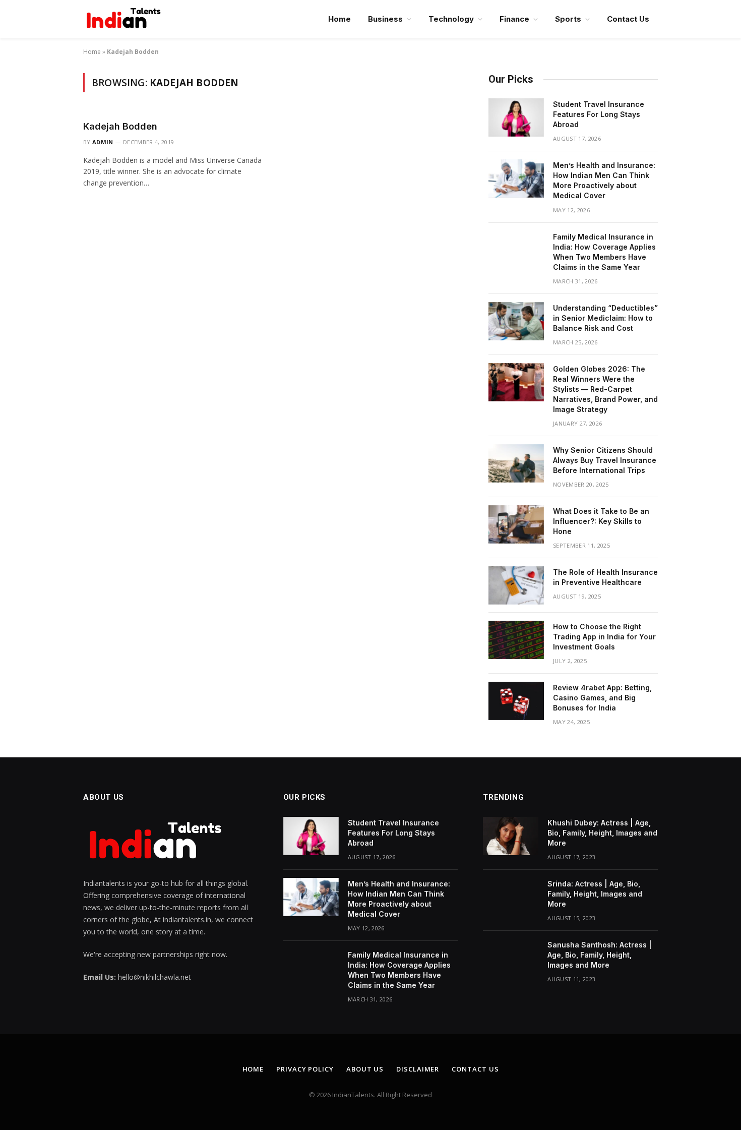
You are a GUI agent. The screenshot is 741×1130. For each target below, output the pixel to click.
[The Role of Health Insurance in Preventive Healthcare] (516, 585)
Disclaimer (417, 1069)
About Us (365, 1069)
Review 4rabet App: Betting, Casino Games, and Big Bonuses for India (602, 697)
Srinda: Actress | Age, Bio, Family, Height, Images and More (594, 893)
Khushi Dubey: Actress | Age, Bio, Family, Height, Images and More (602, 832)
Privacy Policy (305, 1069)
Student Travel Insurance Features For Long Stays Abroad (598, 114)
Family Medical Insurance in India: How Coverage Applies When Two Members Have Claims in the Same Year (604, 251)
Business (385, 19)
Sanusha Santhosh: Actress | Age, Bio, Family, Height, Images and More (599, 954)
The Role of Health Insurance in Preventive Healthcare (605, 577)
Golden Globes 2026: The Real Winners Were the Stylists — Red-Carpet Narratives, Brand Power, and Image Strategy (605, 389)
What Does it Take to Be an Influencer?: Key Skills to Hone (601, 521)
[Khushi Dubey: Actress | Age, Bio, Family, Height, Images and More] (510, 836)
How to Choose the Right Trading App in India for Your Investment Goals (604, 636)
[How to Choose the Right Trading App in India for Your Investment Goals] (516, 640)
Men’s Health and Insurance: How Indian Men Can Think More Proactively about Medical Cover (604, 180)
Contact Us (628, 19)
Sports (568, 19)
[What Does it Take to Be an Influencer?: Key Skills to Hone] (516, 524)
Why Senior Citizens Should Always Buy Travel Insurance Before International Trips (604, 460)
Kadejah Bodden (120, 126)
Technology (451, 19)
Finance (514, 19)
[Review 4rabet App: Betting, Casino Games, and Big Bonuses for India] (516, 701)
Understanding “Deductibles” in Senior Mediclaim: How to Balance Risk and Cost (605, 318)
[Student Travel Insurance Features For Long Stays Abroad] (516, 117)
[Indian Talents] (125, 19)
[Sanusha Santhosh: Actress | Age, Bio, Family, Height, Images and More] (510, 958)
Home (339, 19)
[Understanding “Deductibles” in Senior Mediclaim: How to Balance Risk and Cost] (516, 321)
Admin (102, 142)
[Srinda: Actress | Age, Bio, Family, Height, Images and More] (510, 897)
